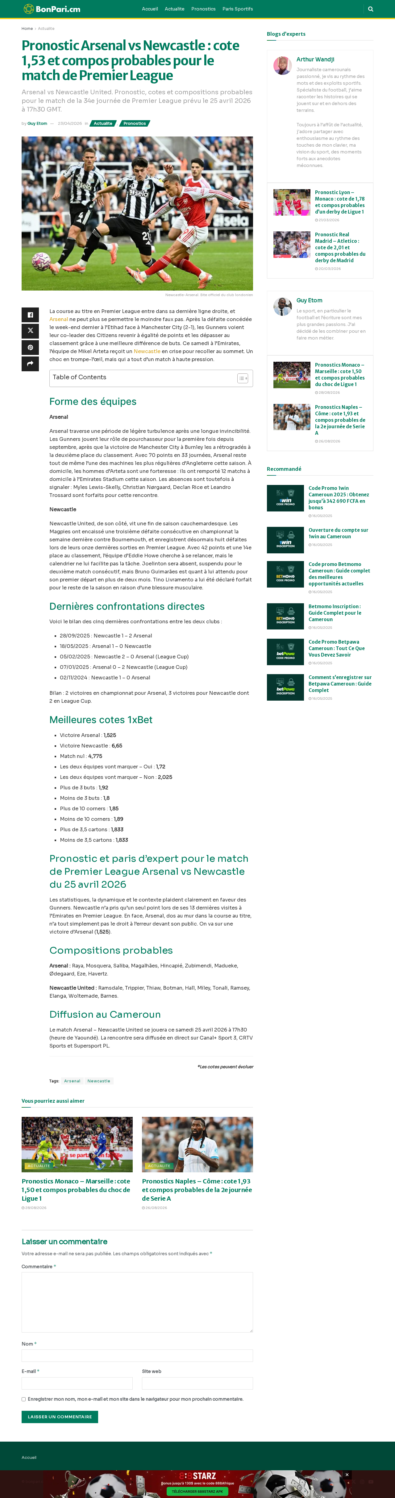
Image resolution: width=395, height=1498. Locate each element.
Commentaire (39, 1266)
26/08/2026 (156, 1208)
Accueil (150, 9)
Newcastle (147, 351)
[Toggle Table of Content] (240, 378)
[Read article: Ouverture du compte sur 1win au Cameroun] (285, 540)
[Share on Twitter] (30, 331)
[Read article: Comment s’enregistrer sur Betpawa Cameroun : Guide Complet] (285, 687)
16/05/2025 (321, 516)
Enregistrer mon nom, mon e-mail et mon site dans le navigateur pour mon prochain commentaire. (135, 1399)
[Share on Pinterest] (30, 347)
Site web (151, 1371)
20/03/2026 (329, 269)
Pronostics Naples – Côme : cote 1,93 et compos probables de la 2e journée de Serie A (197, 1189)
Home (27, 28)
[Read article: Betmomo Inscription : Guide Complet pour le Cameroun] (285, 616)
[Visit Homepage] (77, 9)
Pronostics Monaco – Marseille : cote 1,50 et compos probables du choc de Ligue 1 (76, 1189)
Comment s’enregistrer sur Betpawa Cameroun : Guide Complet (340, 683)
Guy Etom (37, 123)
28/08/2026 (35, 1208)
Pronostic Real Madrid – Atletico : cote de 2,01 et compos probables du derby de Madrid (340, 247)
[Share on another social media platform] (30, 363)
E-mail (31, 1371)
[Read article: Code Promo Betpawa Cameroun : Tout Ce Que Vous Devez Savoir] (285, 652)
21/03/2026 (328, 220)
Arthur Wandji (316, 59)
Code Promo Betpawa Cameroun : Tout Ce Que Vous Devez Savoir (337, 648)
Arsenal (58, 319)
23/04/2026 (70, 123)
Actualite (175, 9)
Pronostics (203, 9)
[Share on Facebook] (30, 314)
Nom (29, 1344)
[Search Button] (370, 9)
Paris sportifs (237, 9)
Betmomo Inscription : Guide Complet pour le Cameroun (335, 613)
